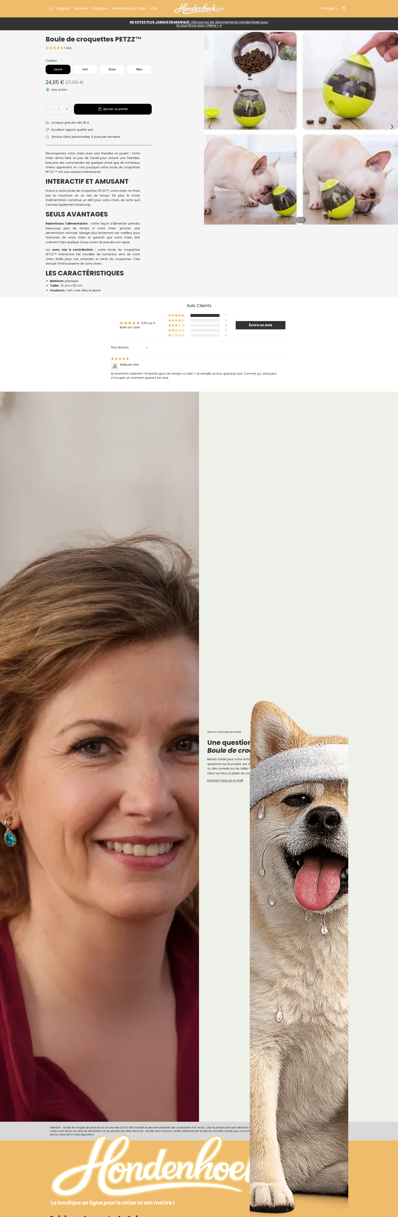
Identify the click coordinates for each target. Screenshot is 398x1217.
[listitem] (154, 8)
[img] (120, 359)
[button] (55, 48)
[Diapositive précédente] (208, 127)
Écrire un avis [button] (260, 325)
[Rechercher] (51, 8)
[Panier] (343, 8)
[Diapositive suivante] (393, 127)
